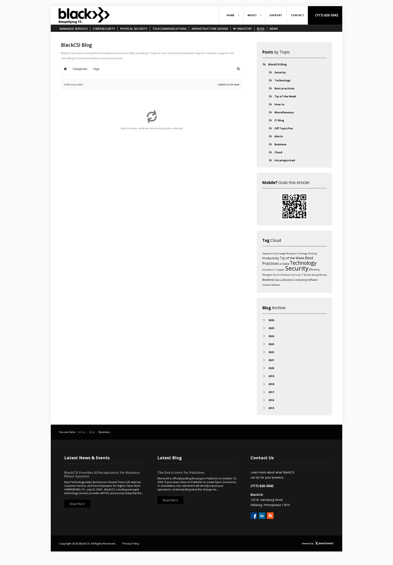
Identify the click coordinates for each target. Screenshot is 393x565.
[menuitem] (231, 15)
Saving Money (319, 274)
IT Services (306, 274)
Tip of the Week (285, 96)
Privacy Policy (130, 543)
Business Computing (295, 280)
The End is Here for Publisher (181, 472)
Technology (282, 80)
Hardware (266, 284)
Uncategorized (284, 160)
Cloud (278, 152)
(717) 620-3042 (326, 15)
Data (285, 263)
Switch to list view (228, 84)
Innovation (268, 269)
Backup (279, 280)
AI (281, 263)
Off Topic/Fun (283, 128)
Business (280, 144)
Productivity (270, 258)
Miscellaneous (284, 112)
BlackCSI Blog (277, 64)
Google (282, 253)
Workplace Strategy (296, 253)
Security (280, 72)
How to (279, 104)
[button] (238, 69)
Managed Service (271, 274)
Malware (276, 284)
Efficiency (314, 269)
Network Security (291, 274)
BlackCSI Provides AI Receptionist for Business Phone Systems (102, 474)
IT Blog (279, 120)
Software (312, 280)
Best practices (284, 88)
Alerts (278, 136)
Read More (77, 504)
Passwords (267, 253)
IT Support (279, 269)
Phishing (312, 253)
